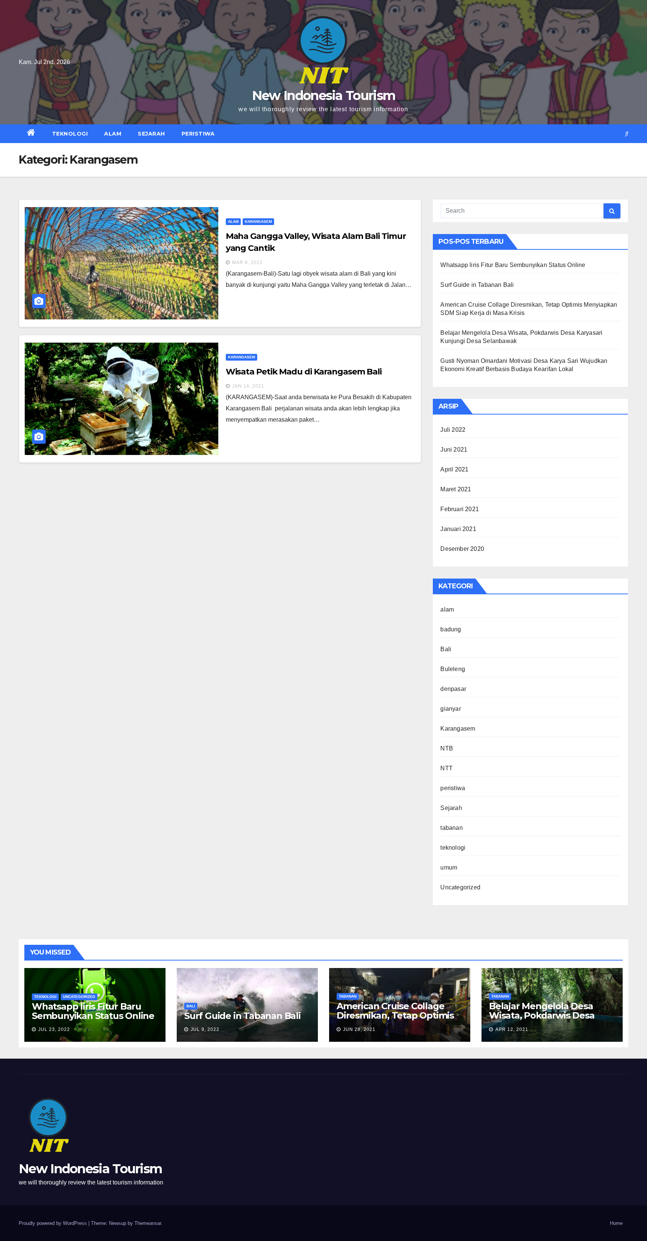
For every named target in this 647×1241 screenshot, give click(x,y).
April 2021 (454, 469)
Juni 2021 (453, 449)
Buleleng (452, 669)
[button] (626, 133)
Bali (445, 649)
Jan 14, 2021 (248, 386)
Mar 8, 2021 (247, 262)
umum (448, 867)
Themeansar (147, 1223)
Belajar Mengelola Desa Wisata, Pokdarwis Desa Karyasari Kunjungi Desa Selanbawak (542, 1020)
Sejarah (151, 133)
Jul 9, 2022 (205, 1029)
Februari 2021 (459, 509)
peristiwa (198, 133)
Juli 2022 (452, 430)
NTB (446, 748)
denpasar (453, 689)
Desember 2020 (462, 549)
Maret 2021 (455, 489)
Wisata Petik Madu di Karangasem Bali (304, 372)
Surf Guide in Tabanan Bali (477, 285)
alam (112, 133)
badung (450, 629)
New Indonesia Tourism (323, 95)
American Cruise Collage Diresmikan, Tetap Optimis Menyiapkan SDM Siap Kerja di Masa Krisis (398, 1020)
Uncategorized (460, 887)
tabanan (451, 828)
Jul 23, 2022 (54, 1029)
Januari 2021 (458, 529)
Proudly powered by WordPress (53, 1223)
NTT (446, 768)
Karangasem (258, 221)
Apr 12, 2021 (511, 1029)
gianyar (450, 709)
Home (616, 1223)
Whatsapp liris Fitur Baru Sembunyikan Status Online (512, 265)
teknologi (70, 133)
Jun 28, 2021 (359, 1029)
